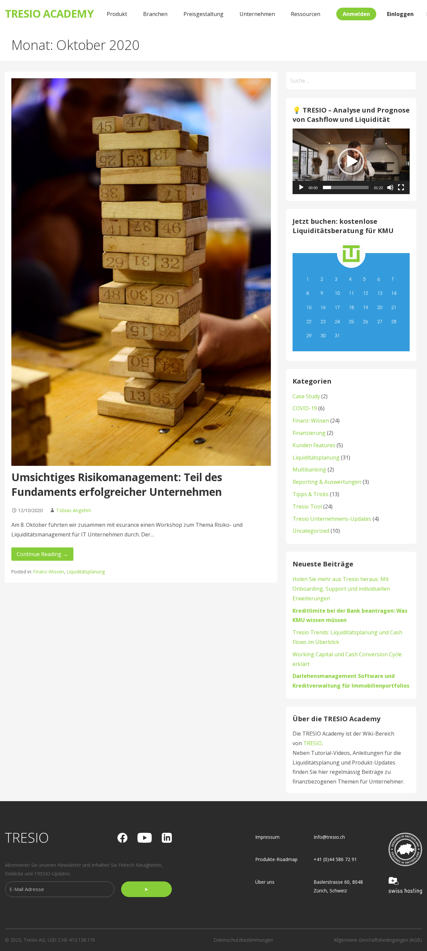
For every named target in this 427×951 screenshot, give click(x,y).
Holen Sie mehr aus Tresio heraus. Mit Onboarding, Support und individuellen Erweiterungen (341, 588)
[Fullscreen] (401, 187)
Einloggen (400, 14)
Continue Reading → (42, 554)
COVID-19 (305, 408)
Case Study (306, 396)
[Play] (301, 187)
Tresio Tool (307, 506)
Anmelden (356, 14)
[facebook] (122, 838)
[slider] (346, 187)
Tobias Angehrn (73, 510)
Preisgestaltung (203, 14)
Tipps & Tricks (311, 494)
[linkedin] (167, 838)
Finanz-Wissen (48, 571)
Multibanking (309, 469)
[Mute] (390, 187)
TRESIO (312, 743)
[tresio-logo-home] (26, 838)
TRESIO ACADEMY (49, 13)
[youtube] (144, 838)
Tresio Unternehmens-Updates (332, 518)
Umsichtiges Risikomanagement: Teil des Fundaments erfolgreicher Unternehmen (116, 484)
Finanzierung (309, 433)
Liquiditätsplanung (86, 571)
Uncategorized (311, 530)
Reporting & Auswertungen (327, 481)
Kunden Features (314, 445)
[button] (351, 161)
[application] (351, 161)
